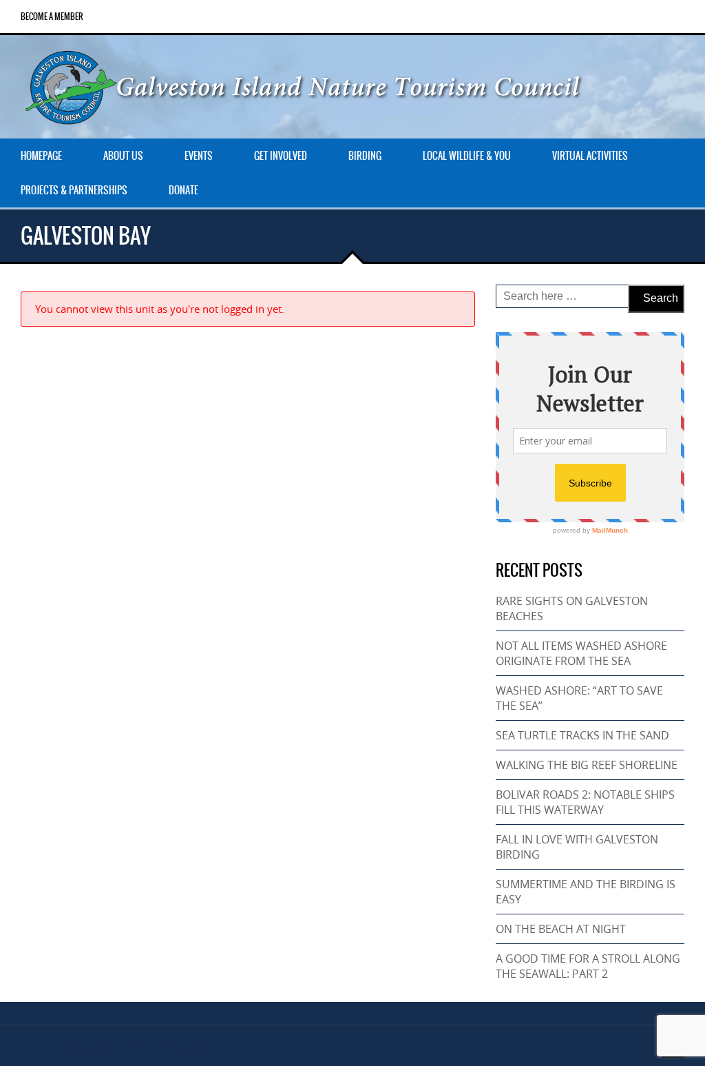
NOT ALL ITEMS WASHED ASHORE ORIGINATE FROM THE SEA (581, 653)
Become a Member (52, 16)
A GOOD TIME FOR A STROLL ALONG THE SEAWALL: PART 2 (588, 966)
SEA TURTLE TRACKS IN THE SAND (582, 735)
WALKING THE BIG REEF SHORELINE (586, 764)
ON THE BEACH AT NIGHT (561, 928)
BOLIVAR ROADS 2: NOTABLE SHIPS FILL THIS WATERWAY (585, 802)
